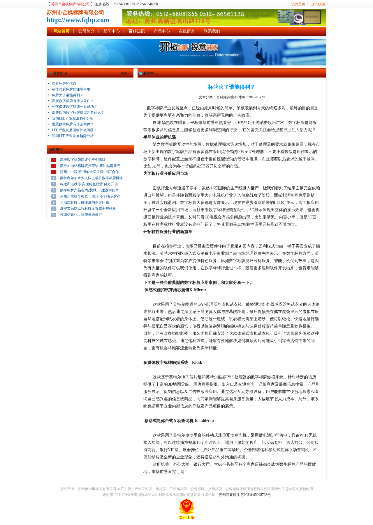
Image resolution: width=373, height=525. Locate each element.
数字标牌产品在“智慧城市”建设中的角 (89, 190)
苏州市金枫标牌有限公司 (70, 4)
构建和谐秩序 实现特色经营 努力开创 (89, 184)
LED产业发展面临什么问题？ (74, 130)
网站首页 (61, 31)
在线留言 (187, 31)
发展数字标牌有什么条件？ (73, 101)
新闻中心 (111, 31)
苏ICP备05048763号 (256, 495)
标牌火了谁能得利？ (67, 95)
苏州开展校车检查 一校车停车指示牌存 (90, 196)
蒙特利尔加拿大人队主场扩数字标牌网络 (91, 178)
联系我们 (212, 31)
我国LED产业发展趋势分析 (73, 118)
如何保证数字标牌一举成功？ (74, 107)
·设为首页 (297, 4)
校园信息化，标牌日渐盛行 (81, 215)
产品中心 (162, 31)
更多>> (126, 73)
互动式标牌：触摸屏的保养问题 (84, 202)
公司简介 (86, 31)
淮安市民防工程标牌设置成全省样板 (88, 209)
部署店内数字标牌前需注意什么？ (78, 113)
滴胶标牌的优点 (64, 83)
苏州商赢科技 (229, 495)
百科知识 (137, 31)
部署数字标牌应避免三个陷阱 (82, 160)
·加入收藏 (317, 4)
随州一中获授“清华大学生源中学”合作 (89, 172)
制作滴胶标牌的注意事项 (71, 89)
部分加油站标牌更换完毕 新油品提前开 (90, 166)
